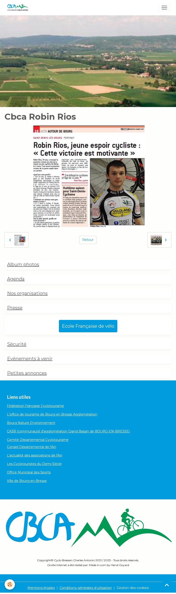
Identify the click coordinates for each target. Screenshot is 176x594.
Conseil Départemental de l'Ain (31, 447)
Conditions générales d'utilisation (86, 588)
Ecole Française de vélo (88, 326)
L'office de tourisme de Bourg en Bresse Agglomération (52, 414)
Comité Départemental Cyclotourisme (38, 440)
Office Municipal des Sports (29, 472)
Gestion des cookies (133, 588)
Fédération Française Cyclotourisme (35, 406)
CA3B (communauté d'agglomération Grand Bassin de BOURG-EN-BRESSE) (68, 431)
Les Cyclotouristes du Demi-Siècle (34, 464)
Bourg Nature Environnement (31, 423)
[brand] (18, 7)
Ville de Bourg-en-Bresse (27, 481)
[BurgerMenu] (164, 7)
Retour (88, 240)
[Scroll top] (167, 585)
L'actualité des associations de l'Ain (34, 455)
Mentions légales (41, 588)
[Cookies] (10, 584)
